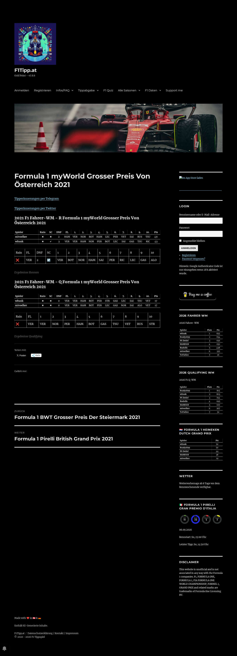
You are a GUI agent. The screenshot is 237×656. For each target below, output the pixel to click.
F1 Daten (151, 90)
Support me (174, 90)
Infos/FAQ (62, 90)
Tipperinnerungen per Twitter (35, 208)
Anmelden (21, 90)
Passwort (184, 227)
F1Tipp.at (25, 70)
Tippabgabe (86, 90)
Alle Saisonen (127, 90)
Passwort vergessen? (193, 258)
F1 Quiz (108, 90)
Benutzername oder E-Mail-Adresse (199, 214)
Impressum (72, 633)
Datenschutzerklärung (40, 633)
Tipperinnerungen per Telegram (36, 198)
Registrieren (42, 90)
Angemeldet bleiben (194, 241)
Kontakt (59, 633)
